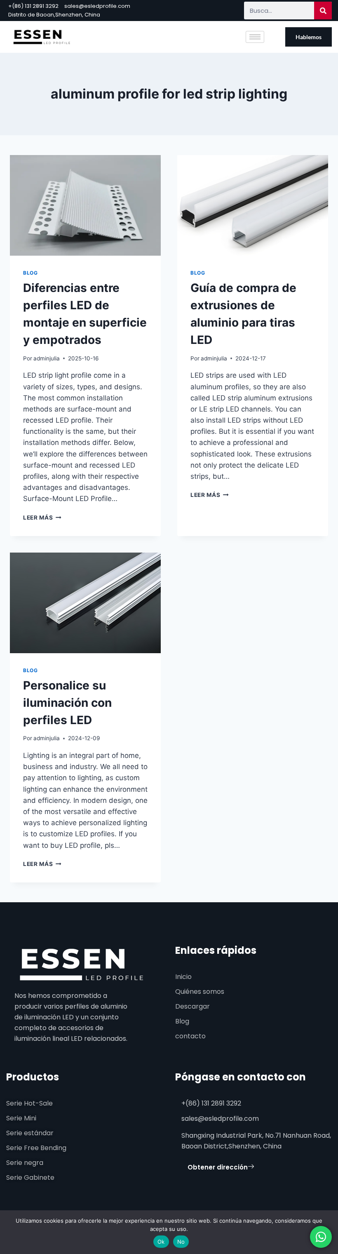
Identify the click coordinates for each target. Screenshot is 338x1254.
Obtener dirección (218, 1167)
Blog (30, 273)
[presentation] (85, 205)
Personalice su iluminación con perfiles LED (67, 702)
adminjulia (46, 358)
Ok (161, 1241)
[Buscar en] (323, 10)
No (181, 1241)
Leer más (42, 517)
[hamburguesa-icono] (255, 37)
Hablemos (309, 36)
